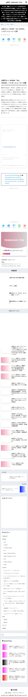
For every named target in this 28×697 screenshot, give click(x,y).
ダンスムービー (15, 264)
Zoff (5, 559)
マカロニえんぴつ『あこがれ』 (11, 573)
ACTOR (4, 567)
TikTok (9, 264)
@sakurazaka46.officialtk (11, 175)
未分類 (4, 628)
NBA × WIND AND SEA (9, 553)
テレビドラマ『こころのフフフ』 (12, 570)
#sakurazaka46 (15, 179)
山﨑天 (3, 264)
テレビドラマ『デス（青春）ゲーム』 (13, 613)
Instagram (5, 266)
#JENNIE (18, 177)
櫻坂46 (10, 259)
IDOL (14, 259)
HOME (14, 690)
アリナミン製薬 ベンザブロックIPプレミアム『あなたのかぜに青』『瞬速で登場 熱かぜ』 (14, 603)
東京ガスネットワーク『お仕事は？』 (13, 588)
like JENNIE (18, 266)
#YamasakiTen (8, 177)
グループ (4, 625)
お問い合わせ (8, 692)
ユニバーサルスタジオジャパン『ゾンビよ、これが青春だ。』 (13, 597)
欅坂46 (5, 619)
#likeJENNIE (8, 179)
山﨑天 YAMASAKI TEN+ (14, 2)
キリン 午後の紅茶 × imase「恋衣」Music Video (14, 592)
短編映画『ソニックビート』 (11, 608)
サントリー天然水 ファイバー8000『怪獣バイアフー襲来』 (14, 584)
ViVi (5, 542)
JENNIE (11, 266)
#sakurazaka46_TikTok (10, 181)
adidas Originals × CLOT (10, 556)
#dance (14, 177)
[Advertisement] (14, 61)
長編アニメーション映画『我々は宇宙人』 (14, 611)
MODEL (4, 539)
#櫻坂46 (21, 179)
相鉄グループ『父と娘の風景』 (11, 581)
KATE (5, 564)
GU (5, 550)
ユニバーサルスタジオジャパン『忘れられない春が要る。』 (14, 577)
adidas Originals (8, 561)
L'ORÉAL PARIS (8, 547)
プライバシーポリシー (18, 692)
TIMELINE (4, 536)
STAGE (6, 545)
